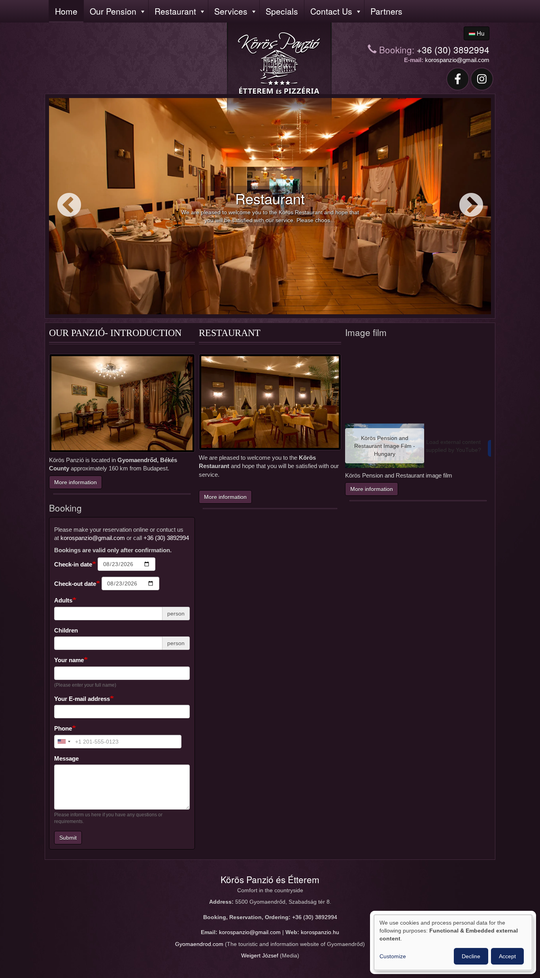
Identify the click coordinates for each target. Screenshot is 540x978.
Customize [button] (393, 956)
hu (479, 33)
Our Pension (113, 11)
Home (66, 11)
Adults (63, 600)
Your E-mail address (82, 698)
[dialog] (453, 942)
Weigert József (259, 956)
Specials (282, 11)
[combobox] (64, 741)
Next (471, 206)
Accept (507, 956)
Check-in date (73, 564)
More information (75, 482)
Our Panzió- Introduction (115, 333)
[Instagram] (482, 78)
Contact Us (331, 11)
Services (230, 11)
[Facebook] (457, 78)
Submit (68, 838)
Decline (471, 956)
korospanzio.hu (320, 932)
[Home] (279, 63)
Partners (386, 11)
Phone (63, 728)
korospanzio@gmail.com (457, 60)
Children (66, 630)
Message (66, 758)
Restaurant (175, 11)
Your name (69, 660)
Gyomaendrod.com (199, 944)
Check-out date (75, 583)
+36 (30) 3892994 (453, 49)
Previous (69, 206)
